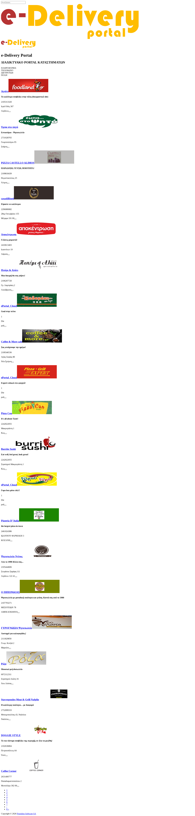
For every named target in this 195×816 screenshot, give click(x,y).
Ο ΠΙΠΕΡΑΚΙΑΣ (10, 592)
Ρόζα (3, 663)
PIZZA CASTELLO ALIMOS (17, 162)
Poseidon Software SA (26, 814)
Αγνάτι (4, 91)
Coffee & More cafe (11, 341)
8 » (7, 809)
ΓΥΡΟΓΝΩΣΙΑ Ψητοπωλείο (16, 628)
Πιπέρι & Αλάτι (9, 270)
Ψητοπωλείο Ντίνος (12, 556)
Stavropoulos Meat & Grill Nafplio (20, 699)
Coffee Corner (8, 771)
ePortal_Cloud (9, 306)
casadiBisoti (7, 198)
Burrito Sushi (8, 449)
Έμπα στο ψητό (9, 127)
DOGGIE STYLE (11, 735)
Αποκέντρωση (8, 234)
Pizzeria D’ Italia (10, 520)
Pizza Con (6, 413)
